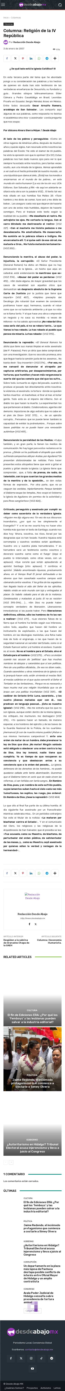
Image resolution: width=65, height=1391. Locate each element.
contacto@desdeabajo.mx (39, 1349)
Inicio (6, 17)
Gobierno (32, 1140)
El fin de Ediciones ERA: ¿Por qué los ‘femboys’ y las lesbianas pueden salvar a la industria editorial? (33, 1018)
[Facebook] (6, 58)
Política (32, 1075)
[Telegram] (46, 58)
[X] (14, 58)
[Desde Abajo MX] (32, 4)
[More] (55, 58)
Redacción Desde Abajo (26, 42)
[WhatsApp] (38, 58)
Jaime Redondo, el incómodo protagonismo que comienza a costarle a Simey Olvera (32, 1083)
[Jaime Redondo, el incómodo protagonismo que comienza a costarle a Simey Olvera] (32, 1059)
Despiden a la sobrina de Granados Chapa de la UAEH (16, 943)
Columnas (16, 17)
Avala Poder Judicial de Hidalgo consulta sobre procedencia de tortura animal (39, 1297)
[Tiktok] (41, 1358)
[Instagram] (31, 1358)
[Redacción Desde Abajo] (6, 42)
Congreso (29, 1289)
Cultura (32, 1010)
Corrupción (30, 1262)
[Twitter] (21, 1358)
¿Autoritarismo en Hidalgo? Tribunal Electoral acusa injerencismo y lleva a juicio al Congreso (32, 1148)
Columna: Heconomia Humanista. (49, 941)
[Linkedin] (30, 58)
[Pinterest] (22, 58)
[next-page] (11, 1162)
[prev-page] (5, 1162)
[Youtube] (32, 1369)
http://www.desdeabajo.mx (32, 918)
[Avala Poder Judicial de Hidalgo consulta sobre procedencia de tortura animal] (12, 1296)
